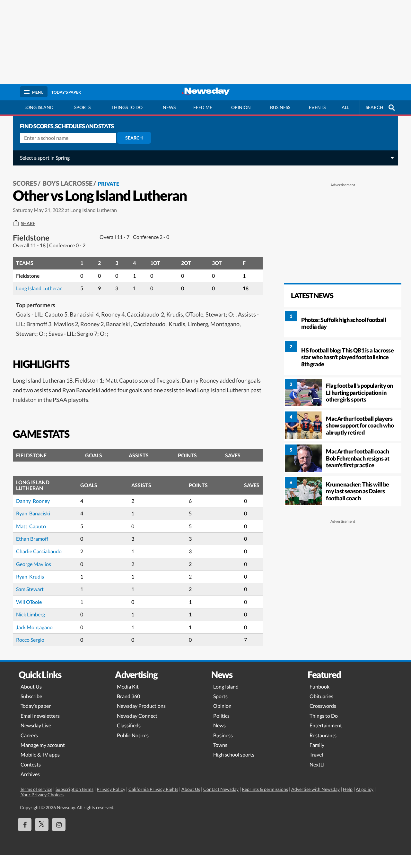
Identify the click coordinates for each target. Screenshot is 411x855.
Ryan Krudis (30, 576)
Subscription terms (74, 789)
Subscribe (31, 696)
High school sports (233, 754)
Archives (30, 774)
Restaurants (323, 735)
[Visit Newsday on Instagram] (59, 824)
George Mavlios (33, 564)
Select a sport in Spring (45, 158)
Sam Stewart (30, 589)
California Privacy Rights (153, 789)
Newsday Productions (141, 706)
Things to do (127, 107)
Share (28, 223)
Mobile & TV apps (40, 754)
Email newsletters (40, 716)
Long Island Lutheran (39, 288)
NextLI (317, 764)
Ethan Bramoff (32, 539)
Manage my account (43, 745)
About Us (31, 686)
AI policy (364, 789)
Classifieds (129, 725)
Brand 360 (128, 696)
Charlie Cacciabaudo (39, 551)
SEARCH (374, 107)
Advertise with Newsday (315, 789)
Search (134, 137)
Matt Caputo (31, 526)
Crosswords (323, 706)
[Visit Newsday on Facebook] (24, 824)
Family (317, 745)
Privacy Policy (111, 789)
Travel (316, 754)
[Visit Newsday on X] (41, 824)
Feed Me (202, 107)
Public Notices (133, 735)
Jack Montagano (34, 627)
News (169, 107)
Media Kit (128, 686)
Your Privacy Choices (42, 794)
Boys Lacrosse (67, 183)
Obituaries (321, 696)
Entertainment (326, 725)
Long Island (39, 107)
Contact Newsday (221, 789)
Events (317, 107)
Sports (82, 107)
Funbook (319, 686)
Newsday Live (36, 725)
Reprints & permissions (265, 789)
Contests (31, 764)
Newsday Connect (137, 716)
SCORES (25, 183)
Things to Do (324, 716)
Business (280, 107)
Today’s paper (36, 706)
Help (348, 789)
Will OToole (29, 602)
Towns (220, 745)
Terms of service (36, 789)
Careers (29, 735)
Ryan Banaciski (33, 513)
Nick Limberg (30, 614)
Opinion (241, 107)
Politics (221, 716)
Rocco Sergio (30, 640)
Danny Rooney (33, 501)
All (345, 107)
